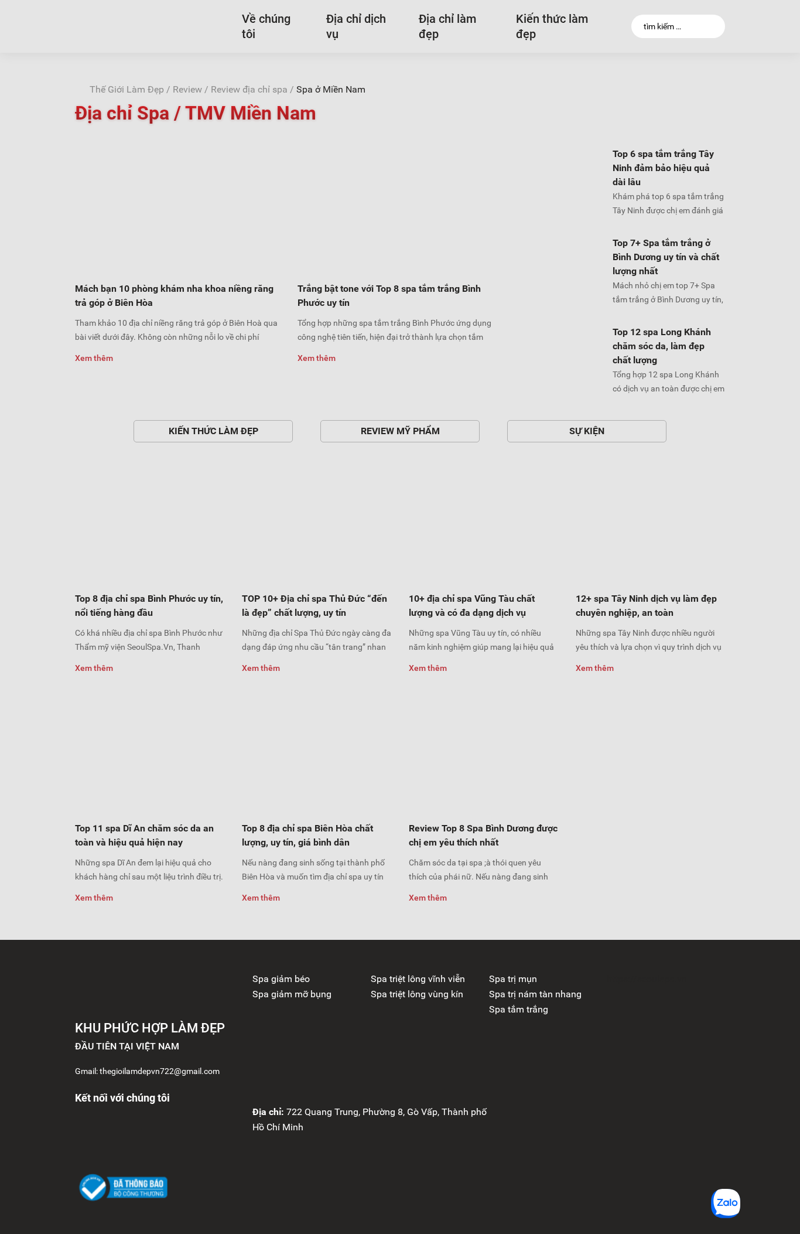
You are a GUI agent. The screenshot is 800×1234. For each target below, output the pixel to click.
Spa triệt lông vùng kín (417, 994)
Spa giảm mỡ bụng (291, 994)
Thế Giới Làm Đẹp (127, 89)
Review (187, 89)
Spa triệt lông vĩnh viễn (418, 978)
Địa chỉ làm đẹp (447, 26)
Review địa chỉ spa (249, 89)
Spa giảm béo (281, 978)
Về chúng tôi (266, 26)
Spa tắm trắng (518, 1009)
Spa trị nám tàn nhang (535, 994)
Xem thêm (94, 358)
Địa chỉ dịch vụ (356, 26)
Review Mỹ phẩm (400, 431)
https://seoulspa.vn (647, 978)
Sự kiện (586, 431)
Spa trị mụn (513, 978)
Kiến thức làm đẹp (552, 26)
